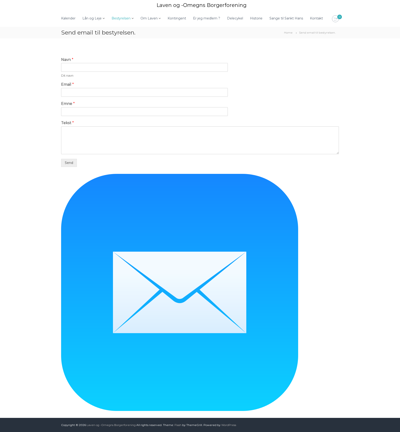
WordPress (228, 425)
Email (67, 84)
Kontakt (316, 18)
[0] (335, 19)
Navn (67, 59)
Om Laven (149, 18)
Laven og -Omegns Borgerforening (201, 5)
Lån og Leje (92, 18)
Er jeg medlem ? (206, 18)
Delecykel (235, 18)
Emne (68, 103)
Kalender (68, 18)
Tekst (67, 123)
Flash (178, 425)
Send (69, 163)
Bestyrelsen (121, 18)
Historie (256, 18)
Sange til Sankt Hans (286, 18)
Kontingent (177, 18)
